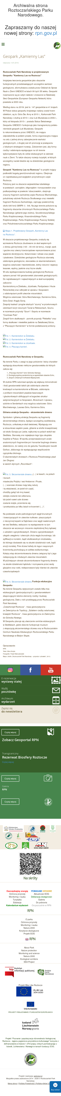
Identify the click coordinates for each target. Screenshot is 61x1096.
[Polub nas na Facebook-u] (30, 670)
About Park (29, 947)
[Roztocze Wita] (19, 835)
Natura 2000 (29, 927)
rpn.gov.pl (46, 32)
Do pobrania (41, 902)
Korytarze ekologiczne (29, 930)
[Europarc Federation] (32, 828)
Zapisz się (11, 710)
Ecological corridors (29, 959)
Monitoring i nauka (17, 896)
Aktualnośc (39, 893)
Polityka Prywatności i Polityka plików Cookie (36, 1083)
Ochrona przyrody (17, 893)
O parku (29, 919)
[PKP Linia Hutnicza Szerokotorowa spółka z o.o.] (33, 839)
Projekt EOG (29, 933)
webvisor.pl (38, 1076)
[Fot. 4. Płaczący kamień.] (15, 346)
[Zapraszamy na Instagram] (10, 670)
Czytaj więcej (10, 732)
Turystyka (17, 899)
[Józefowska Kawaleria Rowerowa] (11, 845)
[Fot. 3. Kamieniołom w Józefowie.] (19, 342)
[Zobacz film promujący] (51, 670)
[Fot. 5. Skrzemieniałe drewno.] (17, 474)
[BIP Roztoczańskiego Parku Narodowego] (20, 971)
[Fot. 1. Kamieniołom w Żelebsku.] (19, 335)
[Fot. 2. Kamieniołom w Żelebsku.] (19, 339)
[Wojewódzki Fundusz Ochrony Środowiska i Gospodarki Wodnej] (53, 828)
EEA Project (29, 961)
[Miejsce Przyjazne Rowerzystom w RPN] (25, 845)
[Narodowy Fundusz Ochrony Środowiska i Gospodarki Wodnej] (42, 828)
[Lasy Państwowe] (8, 835)
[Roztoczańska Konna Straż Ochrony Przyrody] (32, 834)
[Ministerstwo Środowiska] (13, 828)
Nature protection (29, 950)
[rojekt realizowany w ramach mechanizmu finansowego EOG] (30, 1023)
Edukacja (17, 902)
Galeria (41, 899)
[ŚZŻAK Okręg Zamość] (41, 845)
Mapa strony (12, 1083)
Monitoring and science (29, 953)
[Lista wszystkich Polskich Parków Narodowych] (45, 971)
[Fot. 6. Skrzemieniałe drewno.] (17, 581)
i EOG (46, 893)
